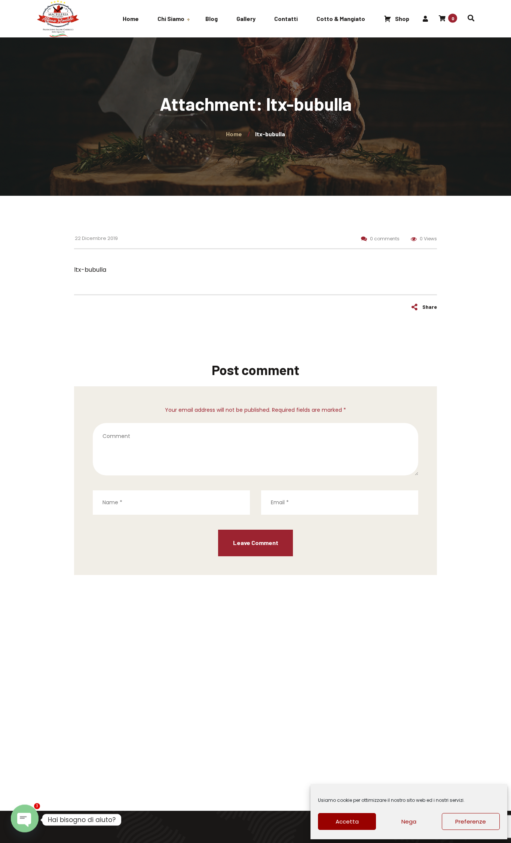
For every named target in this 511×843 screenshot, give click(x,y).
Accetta (347, 821)
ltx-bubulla (90, 269)
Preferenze (470, 821)
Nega (408, 821)
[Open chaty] (25, 820)
